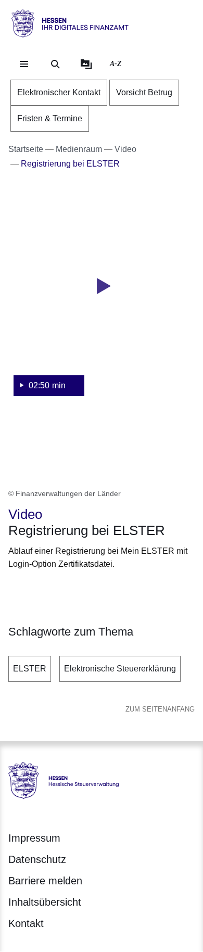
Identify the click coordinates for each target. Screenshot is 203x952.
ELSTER (29, 668)
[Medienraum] (86, 64)
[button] (101, 299)
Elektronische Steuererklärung (120, 668)
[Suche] (55, 64)
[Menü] (24, 64)
